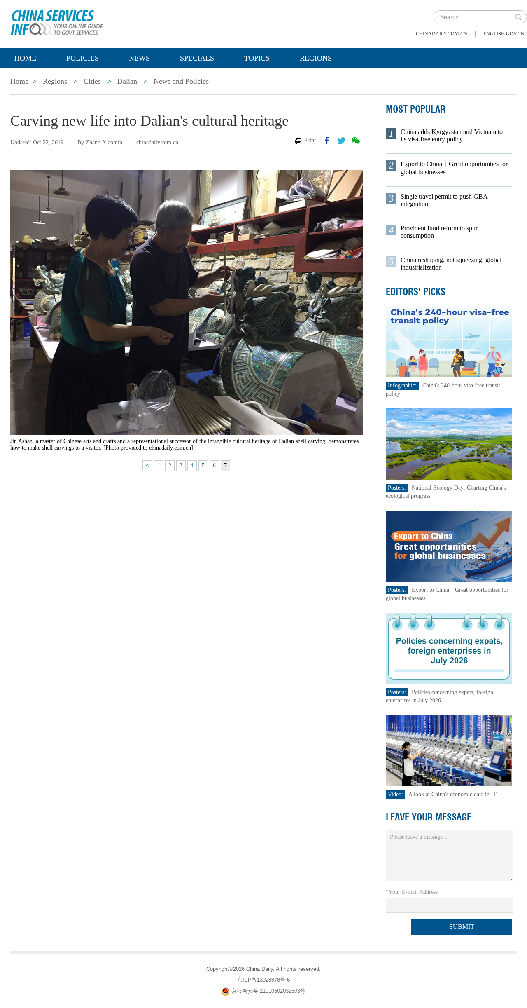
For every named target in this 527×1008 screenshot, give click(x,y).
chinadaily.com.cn (441, 34)
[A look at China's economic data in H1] (449, 750)
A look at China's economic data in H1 (453, 794)
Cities (92, 81)
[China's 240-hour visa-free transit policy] (449, 341)
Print (310, 140)
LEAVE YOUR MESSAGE (428, 817)
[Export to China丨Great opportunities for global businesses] (449, 546)
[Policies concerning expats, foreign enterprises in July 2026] (449, 648)
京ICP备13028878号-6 (263, 980)
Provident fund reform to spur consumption (439, 232)
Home (25, 58)
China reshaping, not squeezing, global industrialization (451, 263)
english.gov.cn (504, 34)
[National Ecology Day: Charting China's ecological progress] (449, 444)
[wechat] (356, 140)
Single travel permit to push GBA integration (444, 200)
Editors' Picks (415, 292)
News (139, 58)
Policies (82, 58)
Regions (316, 58)
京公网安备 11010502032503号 (268, 991)
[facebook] (327, 140)
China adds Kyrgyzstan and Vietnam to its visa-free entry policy (452, 135)
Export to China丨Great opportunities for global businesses (454, 168)
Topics (257, 58)
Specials (197, 58)
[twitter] (341, 140)
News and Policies (181, 81)
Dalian (127, 81)
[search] (518, 17)
